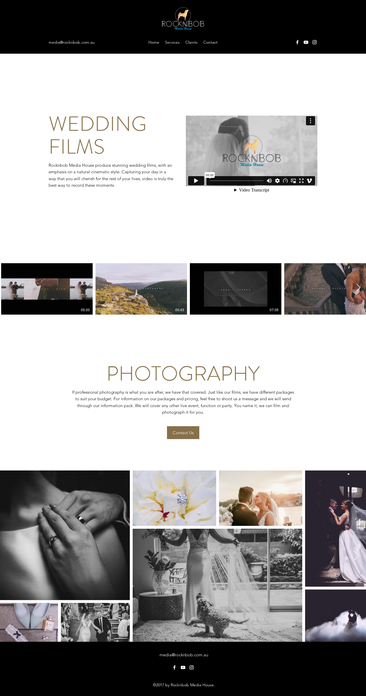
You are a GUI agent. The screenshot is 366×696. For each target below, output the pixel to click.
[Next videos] (358, 287)
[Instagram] (314, 42)
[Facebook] (297, 42)
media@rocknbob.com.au (72, 42)
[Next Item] (356, 556)
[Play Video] (47, 289)
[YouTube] (306, 42)
